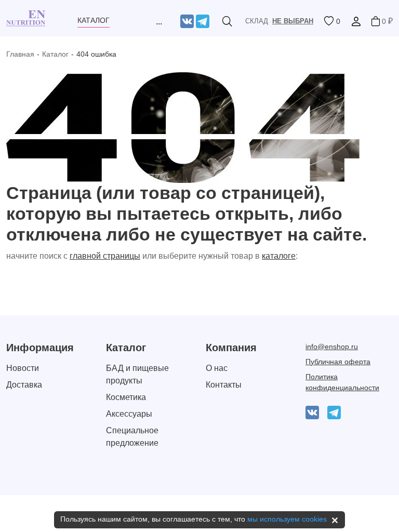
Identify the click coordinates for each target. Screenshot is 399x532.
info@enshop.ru (331, 346)
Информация (40, 347)
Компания (231, 347)
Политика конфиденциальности (342, 382)
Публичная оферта (337, 361)
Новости (22, 368)
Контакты (224, 384)
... (159, 21)
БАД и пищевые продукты (137, 374)
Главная (20, 54)
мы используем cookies (287, 519)
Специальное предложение (132, 436)
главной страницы (105, 255)
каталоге (279, 255)
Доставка (24, 384)
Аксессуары (129, 413)
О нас (217, 368)
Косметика (126, 397)
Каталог (55, 54)
